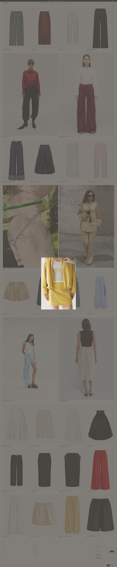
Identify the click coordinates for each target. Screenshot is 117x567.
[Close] (74, 259)
